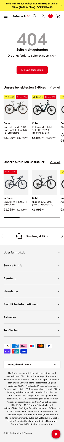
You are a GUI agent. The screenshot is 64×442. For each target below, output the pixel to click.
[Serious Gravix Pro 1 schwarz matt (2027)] (16, 182)
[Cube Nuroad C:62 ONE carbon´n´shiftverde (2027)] (44, 182)
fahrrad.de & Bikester (21, 433)
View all (55, 87)
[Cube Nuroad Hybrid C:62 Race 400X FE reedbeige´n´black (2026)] (16, 107)
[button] (50, 16)
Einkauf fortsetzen (32, 69)
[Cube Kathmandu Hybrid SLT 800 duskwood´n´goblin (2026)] (44, 107)
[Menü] (6, 16)
